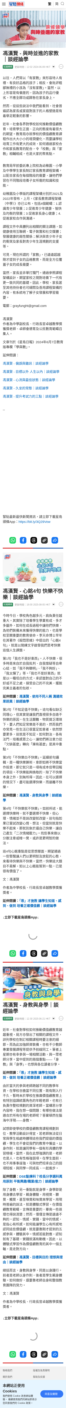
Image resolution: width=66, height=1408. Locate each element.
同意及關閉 (51, 1393)
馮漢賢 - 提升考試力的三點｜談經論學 (30, 396)
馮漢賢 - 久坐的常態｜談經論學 (26, 388)
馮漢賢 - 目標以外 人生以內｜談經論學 (31, 372)
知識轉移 (7, 67)
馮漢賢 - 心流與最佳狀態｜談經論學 (29, 380)
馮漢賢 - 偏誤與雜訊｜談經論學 (26, 363)
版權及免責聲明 (41, 1370)
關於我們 (7, 1376)
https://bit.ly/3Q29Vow (34, 522)
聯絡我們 (7, 1370)
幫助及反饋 (39, 1376)
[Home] (16, 4)
